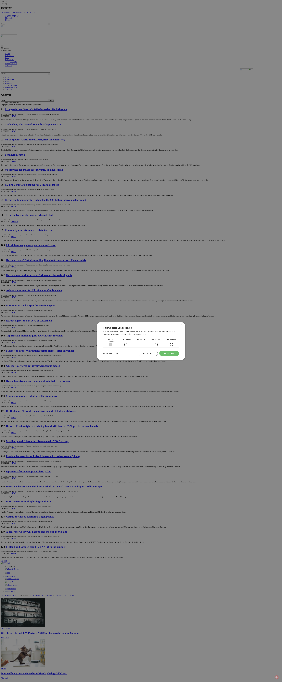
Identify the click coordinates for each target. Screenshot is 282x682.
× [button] (181, 325)
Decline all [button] (148, 353)
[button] (110, 353)
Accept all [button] (169, 353)
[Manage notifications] (277, 677)
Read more (141, 334)
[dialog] (141, 341)
